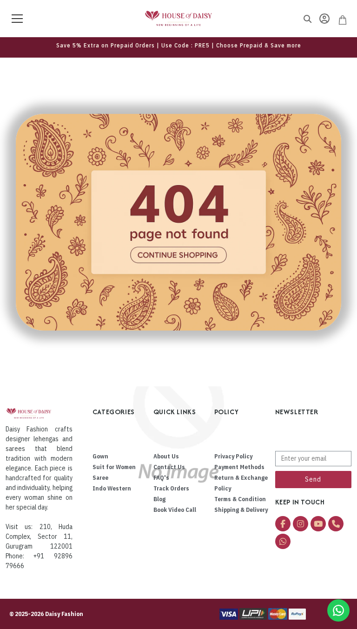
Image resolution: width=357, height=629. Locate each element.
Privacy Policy (233, 456)
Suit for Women (114, 467)
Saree (100, 478)
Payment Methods (239, 467)
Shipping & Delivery (241, 510)
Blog (159, 499)
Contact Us (169, 467)
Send (313, 479)
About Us (166, 456)
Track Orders (171, 488)
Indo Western (112, 488)
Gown (100, 456)
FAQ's (161, 478)
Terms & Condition (240, 499)
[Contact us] (338, 610)
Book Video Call (174, 510)
